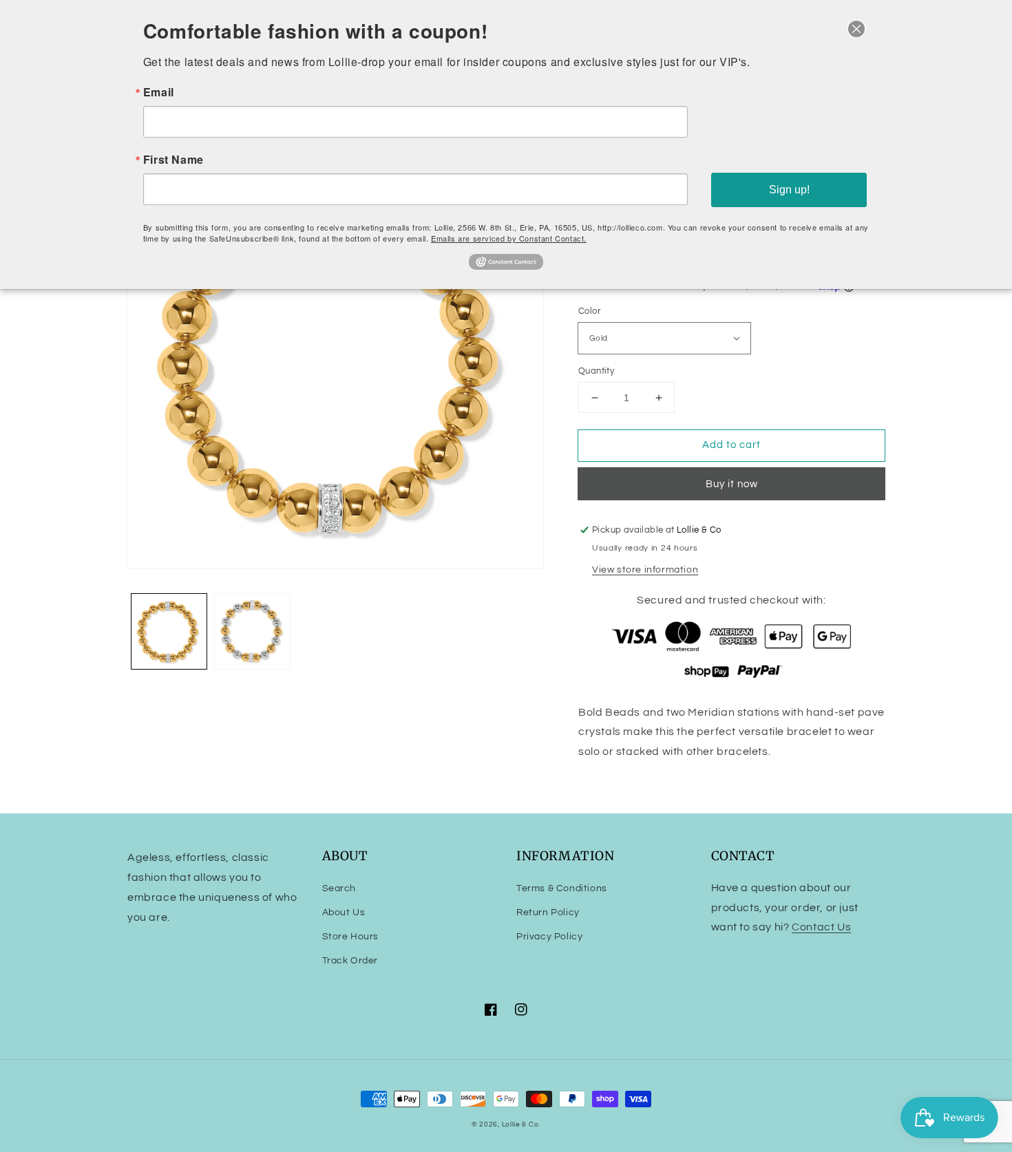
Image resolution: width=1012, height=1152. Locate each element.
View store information (645, 570)
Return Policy (548, 912)
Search (339, 888)
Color (589, 311)
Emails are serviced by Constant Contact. (509, 238)
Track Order (350, 961)
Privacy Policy (549, 936)
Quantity (596, 371)
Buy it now (732, 484)
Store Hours (350, 936)
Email (158, 92)
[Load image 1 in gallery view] (169, 631)
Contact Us (821, 926)
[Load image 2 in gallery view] (252, 631)
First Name (173, 159)
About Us (344, 912)
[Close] (856, 29)
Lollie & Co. (521, 1124)
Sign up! (789, 189)
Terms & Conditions (561, 888)
